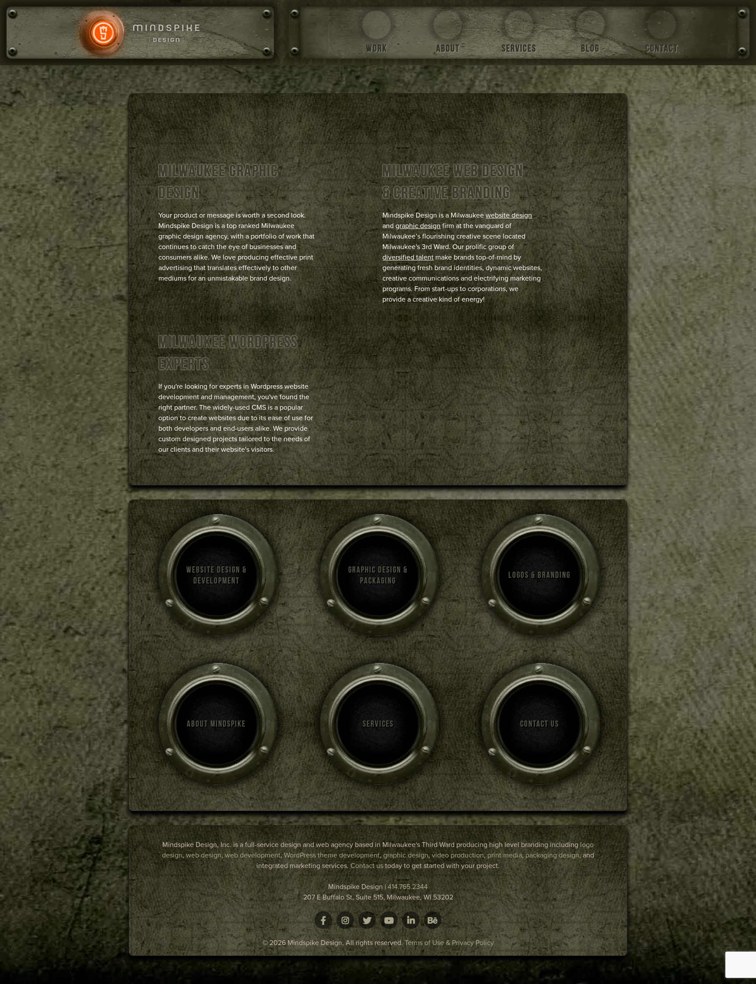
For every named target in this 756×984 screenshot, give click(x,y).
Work (376, 48)
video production (458, 855)
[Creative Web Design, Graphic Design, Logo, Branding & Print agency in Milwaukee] (140, 33)
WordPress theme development (332, 855)
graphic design (418, 225)
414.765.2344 (408, 886)
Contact (661, 48)
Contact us (366, 865)
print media (504, 855)
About (448, 48)
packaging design (552, 855)
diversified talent (408, 257)
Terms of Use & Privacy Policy (449, 942)
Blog (590, 48)
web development (252, 855)
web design (203, 855)
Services (519, 48)
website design (509, 215)
